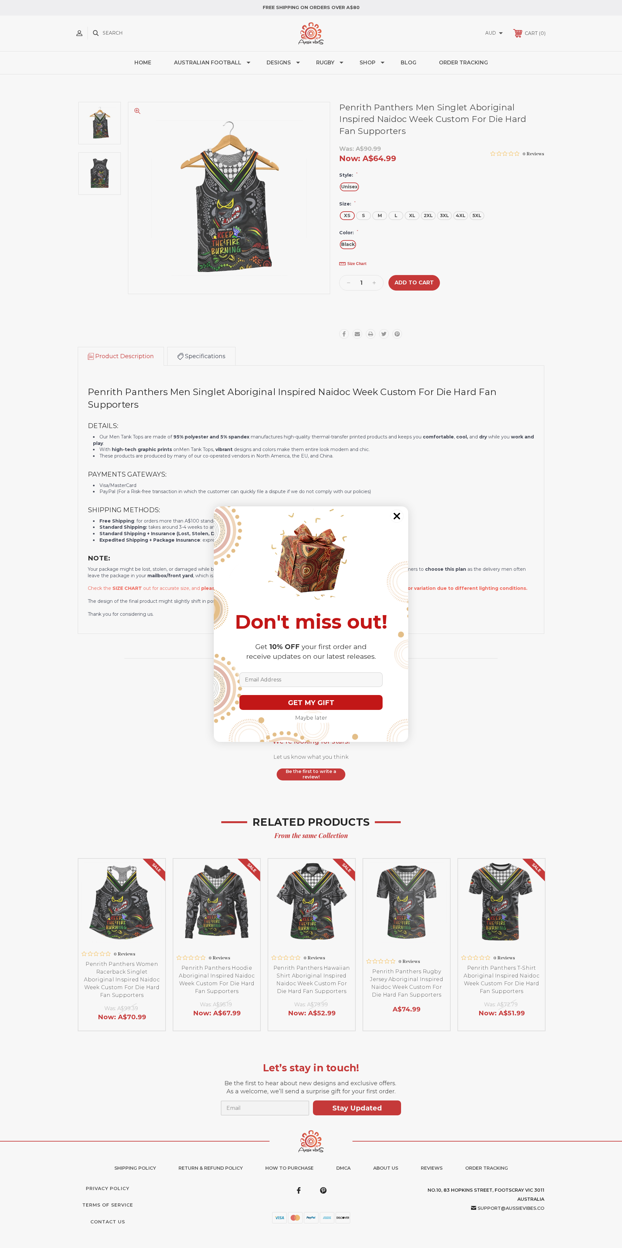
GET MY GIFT (311, 703)
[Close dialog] (396, 516)
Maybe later (311, 718)
